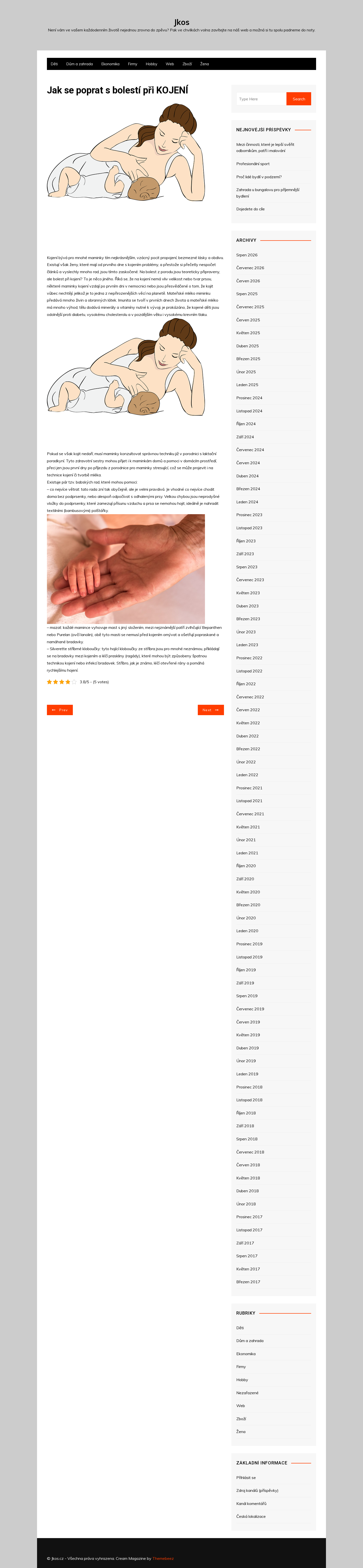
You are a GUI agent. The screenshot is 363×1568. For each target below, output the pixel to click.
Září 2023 (245, 553)
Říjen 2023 (246, 540)
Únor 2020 (246, 917)
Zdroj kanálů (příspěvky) (257, 1490)
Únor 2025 (246, 371)
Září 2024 (245, 436)
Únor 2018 (246, 1203)
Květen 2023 (248, 592)
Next (207, 710)
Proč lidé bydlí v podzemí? (259, 176)
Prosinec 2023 (249, 514)
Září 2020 (245, 878)
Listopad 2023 (249, 527)
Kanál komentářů (251, 1503)
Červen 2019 (248, 1021)
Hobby (151, 64)
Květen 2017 (248, 1268)
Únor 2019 (246, 1060)
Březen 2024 (248, 488)
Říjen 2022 (246, 683)
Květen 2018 (248, 1177)
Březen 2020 (248, 904)
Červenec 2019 (250, 1008)
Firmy (132, 64)
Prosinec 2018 (249, 1086)
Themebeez (163, 1558)
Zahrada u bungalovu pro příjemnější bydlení (267, 193)
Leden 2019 (247, 1073)
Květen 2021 (248, 826)
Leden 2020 (247, 930)
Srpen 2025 (247, 293)
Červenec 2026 (250, 267)
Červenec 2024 (250, 449)
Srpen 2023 (247, 566)
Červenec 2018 (250, 1151)
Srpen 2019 (247, 995)
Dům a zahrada (79, 64)
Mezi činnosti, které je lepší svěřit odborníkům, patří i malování (265, 147)
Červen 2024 (248, 462)
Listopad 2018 (249, 1099)
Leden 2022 (247, 774)
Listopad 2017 (249, 1229)
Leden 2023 (247, 644)
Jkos (181, 22)
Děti (54, 64)
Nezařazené (247, 1392)
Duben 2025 (247, 345)
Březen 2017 (248, 1281)
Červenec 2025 (250, 306)
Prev (63, 710)
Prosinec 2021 (249, 787)
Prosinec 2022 (249, 657)
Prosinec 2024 (249, 397)
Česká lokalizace (251, 1516)
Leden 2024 (247, 501)
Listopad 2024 (249, 410)
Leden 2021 (247, 852)
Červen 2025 (248, 319)
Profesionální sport (253, 163)
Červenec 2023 (250, 579)
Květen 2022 (248, 722)
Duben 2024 (247, 475)
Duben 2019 (247, 1047)
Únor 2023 (246, 631)
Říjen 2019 (246, 969)
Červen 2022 (248, 709)
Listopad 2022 (249, 670)
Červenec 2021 (250, 813)
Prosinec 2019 (249, 943)
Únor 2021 (246, 839)
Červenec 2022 (250, 696)
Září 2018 (245, 1125)
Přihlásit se (246, 1477)
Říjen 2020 (246, 865)
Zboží (187, 64)
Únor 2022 (246, 761)
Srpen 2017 (247, 1255)
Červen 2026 (248, 280)
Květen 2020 (248, 891)
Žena (204, 64)
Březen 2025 (248, 358)
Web (170, 64)
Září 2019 (245, 982)
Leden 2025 (247, 384)
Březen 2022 (248, 748)
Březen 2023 (248, 618)
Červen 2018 (248, 1164)
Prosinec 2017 (249, 1216)
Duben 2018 (247, 1190)
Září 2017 (245, 1242)
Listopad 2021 (249, 800)
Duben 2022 (247, 735)
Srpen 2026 (247, 254)
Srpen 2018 (247, 1138)
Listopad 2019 (249, 956)
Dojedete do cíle (250, 208)
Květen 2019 (248, 1034)
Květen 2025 (248, 332)
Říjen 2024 (246, 423)
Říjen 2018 (246, 1112)
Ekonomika (110, 64)
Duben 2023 (247, 605)
